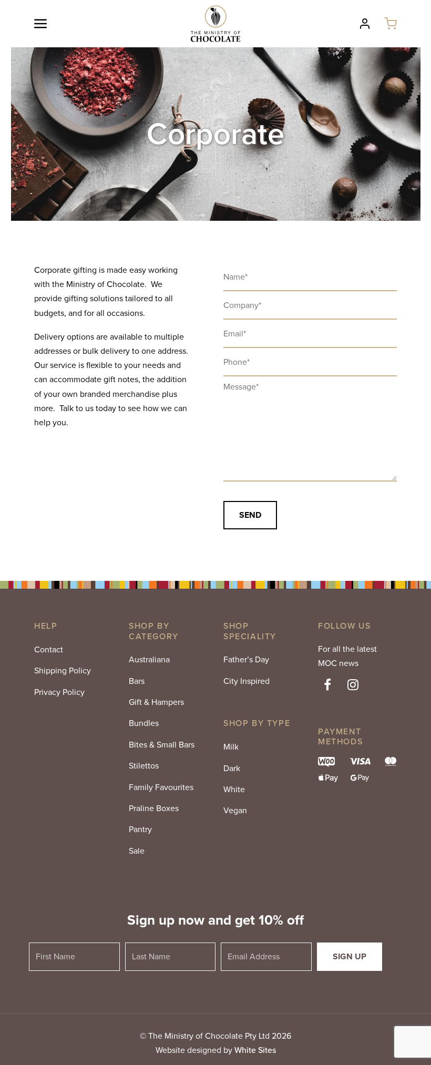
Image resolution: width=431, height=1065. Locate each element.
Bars (137, 681)
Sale (137, 851)
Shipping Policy (62, 670)
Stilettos (144, 766)
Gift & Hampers (156, 702)
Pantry (140, 829)
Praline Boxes (154, 808)
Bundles (144, 723)
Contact (48, 649)
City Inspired (246, 681)
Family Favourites (161, 787)
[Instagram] (353, 686)
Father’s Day (246, 659)
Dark (231, 768)
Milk (231, 747)
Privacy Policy (59, 692)
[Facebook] (327, 686)
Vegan (235, 810)
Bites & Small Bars (161, 745)
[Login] (364, 23)
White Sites (255, 1050)
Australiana (149, 659)
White (234, 789)
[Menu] (54, 24)
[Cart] (390, 23)
